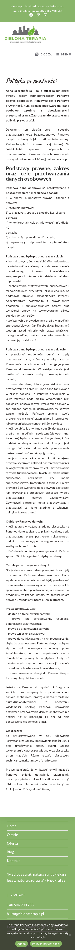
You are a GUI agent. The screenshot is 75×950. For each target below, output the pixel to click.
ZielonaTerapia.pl (17, 144)
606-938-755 (54, 10)
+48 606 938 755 (20, 905)
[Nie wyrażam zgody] (70, 935)
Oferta (12, 843)
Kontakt (13, 860)
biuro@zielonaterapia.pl (27, 10)
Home (11, 826)
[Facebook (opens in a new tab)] (32, 15)
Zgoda (21, 943)
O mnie (12, 834)
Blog (10, 852)
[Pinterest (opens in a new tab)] (39, 15)
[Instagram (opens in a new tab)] (45, 15)
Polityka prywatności (46, 943)
